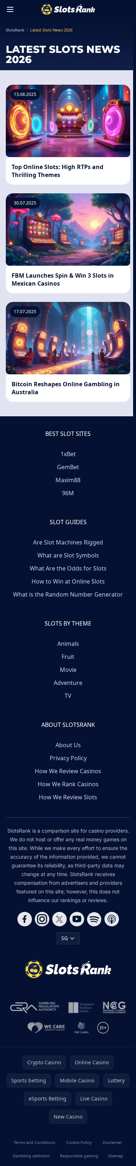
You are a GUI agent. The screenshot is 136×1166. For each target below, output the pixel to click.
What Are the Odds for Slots (68, 568)
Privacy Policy (68, 758)
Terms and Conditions (34, 1142)
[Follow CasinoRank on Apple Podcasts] (111, 919)
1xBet (68, 454)
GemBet (68, 467)
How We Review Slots (68, 797)
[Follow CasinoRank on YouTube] (77, 919)
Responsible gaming (79, 1155)
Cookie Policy (79, 1142)
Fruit (68, 657)
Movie (68, 670)
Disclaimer (112, 1142)
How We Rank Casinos (68, 784)
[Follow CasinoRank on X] (59, 919)
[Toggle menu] (10, 9)
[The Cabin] (81, 1028)
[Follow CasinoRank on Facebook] (24, 919)
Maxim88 (68, 480)
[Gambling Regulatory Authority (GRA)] (34, 1007)
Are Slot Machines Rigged (68, 542)
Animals (68, 644)
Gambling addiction (31, 1155)
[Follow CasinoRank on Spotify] (94, 919)
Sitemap (115, 1155)
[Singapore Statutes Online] (81, 1007)
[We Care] (46, 1028)
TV (68, 696)
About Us (68, 745)
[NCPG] (114, 1007)
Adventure (68, 683)
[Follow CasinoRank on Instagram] (42, 919)
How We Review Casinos (68, 771)
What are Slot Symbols (68, 555)
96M (68, 493)
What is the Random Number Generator (68, 594)
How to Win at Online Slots (68, 581)
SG (64, 938)
